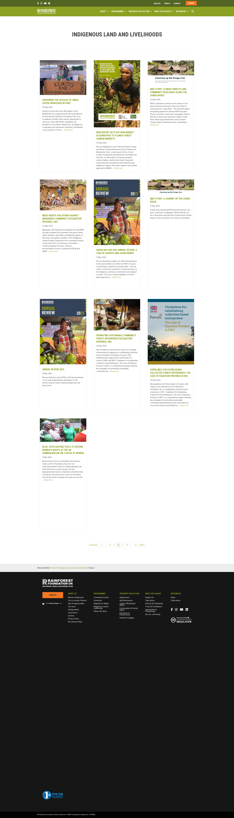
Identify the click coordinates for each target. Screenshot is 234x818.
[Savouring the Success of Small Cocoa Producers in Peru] (63, 94)
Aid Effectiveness (126, 600)
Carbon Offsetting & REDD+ (127, 604)
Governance (73, 613)
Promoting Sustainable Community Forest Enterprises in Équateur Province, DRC (116, 338)
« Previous (93, 545)
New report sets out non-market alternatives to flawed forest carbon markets (115, 135)
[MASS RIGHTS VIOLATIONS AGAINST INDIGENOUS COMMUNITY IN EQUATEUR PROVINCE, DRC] (63, 210)
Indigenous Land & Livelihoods (101, 607)
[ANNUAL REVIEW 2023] (63, 363)
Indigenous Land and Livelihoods (72, 568)
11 (135, 545)
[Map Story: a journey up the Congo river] (171, 193)
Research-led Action (139, 11)
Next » (142, 545)
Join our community (152, 614)
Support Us (149, 597)
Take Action (150, 600)
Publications (175, 600)
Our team (71, 606)
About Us (72, 593)
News (173, 597)
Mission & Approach (76, 597)
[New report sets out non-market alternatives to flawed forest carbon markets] (117, 126)
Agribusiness (125, 597)
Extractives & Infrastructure (125, 614)
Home (53, 568)
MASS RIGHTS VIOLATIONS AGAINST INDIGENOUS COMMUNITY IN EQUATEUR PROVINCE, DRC (62, 218)
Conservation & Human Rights (129, 609)
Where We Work (100, 611)
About (103, 11)
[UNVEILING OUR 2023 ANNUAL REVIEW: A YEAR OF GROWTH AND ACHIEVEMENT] (117, 244)
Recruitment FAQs (75, 622)
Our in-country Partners (77, 600)
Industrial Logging (127, 618)
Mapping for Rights (101, 603)
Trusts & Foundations (153, 606)
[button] (107, 11)
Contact (71, 616)
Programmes (117, 11)
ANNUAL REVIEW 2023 (53, 369)
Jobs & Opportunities (76, 603)
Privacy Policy (73, 619)
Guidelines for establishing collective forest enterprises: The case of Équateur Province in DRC (170, 372)
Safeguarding (73, 610)
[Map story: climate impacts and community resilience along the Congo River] (171, 83)
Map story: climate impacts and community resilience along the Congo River (168, 92)
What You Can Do (162, 11)
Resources (181, 11)
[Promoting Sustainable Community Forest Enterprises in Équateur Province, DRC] (117, 329)
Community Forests (101, 597)
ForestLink (98, 600)
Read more (68, 130)
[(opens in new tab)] (52, 799)
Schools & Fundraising (154, 603)
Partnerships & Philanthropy (151, 610)
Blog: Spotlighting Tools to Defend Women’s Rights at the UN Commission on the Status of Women (63, 450)
